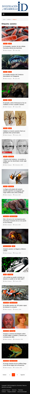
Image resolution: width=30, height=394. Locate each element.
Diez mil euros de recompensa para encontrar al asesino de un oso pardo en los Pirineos (14, 220)
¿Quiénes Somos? (6, 390)
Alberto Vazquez (8, 50)
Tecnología (10, 274)
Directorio (14, 390)
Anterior (4, 374)
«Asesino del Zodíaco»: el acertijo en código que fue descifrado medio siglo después (15, 161)
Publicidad (20, 390)
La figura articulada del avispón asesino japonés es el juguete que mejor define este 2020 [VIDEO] (13, 190)
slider (10, 43)
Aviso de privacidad (22, 391)
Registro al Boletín (12, 391)
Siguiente (23, 374)
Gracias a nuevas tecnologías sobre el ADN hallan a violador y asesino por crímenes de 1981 (15, 335)
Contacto (4, 391)
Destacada (11, 156)
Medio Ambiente (13, 216)
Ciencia (5, 43)
